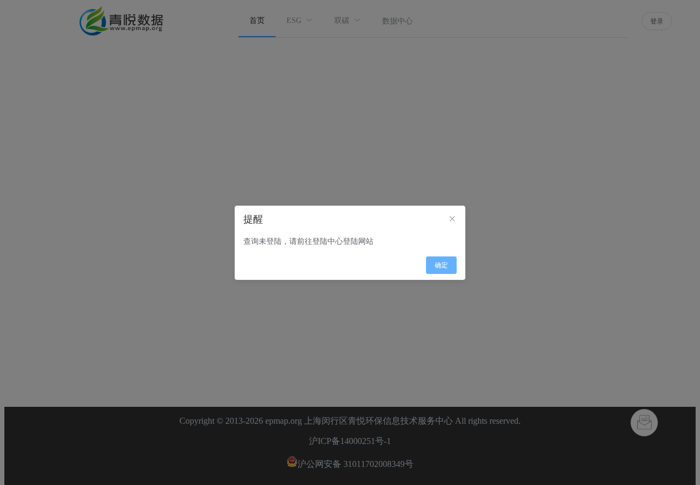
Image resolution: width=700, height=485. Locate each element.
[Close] (452, 219)
